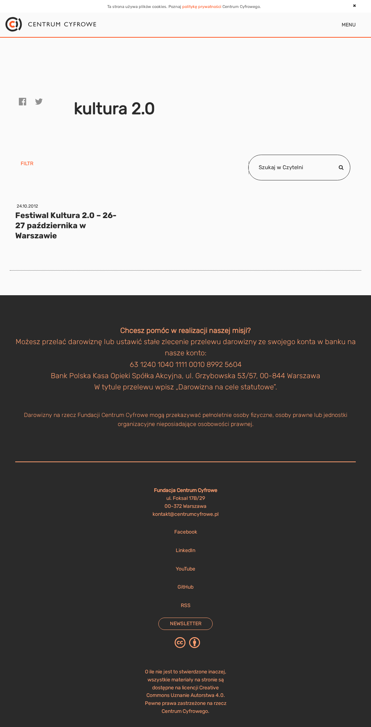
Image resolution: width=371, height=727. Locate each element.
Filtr (27, 163)
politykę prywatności (201, 6)
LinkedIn (185, 550)
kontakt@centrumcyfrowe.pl (185, 514)
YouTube (185, 569)
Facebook (185, 532)
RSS (186, 605)
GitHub (185, 587)
